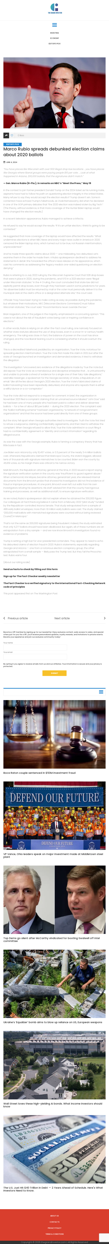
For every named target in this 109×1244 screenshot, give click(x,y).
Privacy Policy (54, 1228)
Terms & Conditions (54, 1234)
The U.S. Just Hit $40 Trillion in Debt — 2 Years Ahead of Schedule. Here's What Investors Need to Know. (53, 1189)
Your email (7, 652)
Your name (8, 643)
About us (54, 1216)
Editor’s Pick (54, 43)
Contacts (54, 1222)
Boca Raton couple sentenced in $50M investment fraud (39, 773)
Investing (54, 33)
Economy (54, 38)
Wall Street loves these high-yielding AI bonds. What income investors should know (52, 1105)
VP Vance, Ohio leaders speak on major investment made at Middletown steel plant (53, 855)
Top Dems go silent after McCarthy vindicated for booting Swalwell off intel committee (51, 939)
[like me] (12, 135)
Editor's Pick (12, 144)
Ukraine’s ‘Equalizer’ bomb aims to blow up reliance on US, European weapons (52, 1022)
